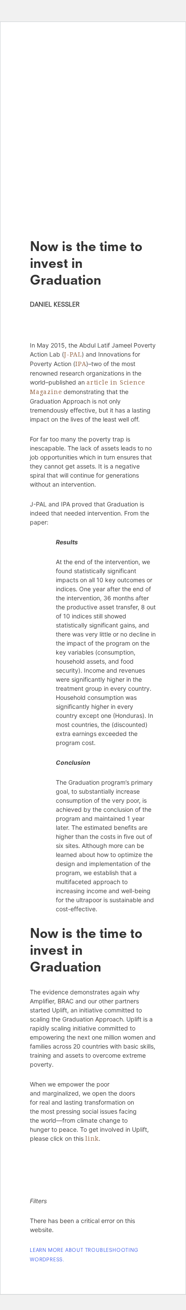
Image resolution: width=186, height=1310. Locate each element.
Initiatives (93, 75)
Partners (93, 44)
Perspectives (93, 140)
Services (93, 108)
